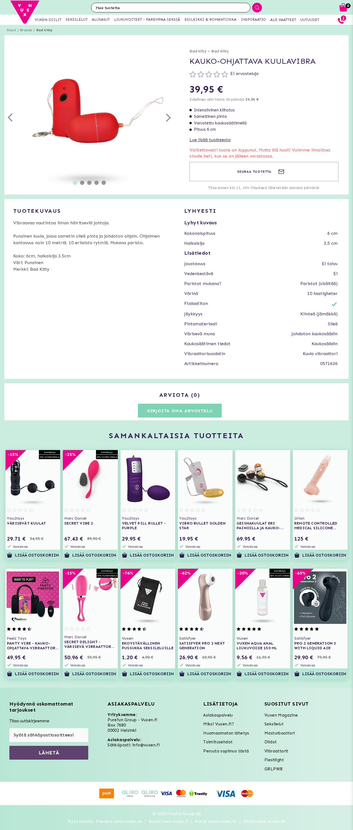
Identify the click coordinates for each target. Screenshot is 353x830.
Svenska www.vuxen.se (119, 821)
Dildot (270, 741)
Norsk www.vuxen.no (216, 821)
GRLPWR (273, 769)
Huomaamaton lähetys (226, 733)
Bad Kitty (220, 51)
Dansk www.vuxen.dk (264, 821)
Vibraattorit (276, 751)
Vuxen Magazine (281, 715)
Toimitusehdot (217, 741)
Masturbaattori (279, 733)
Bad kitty (44, 30)
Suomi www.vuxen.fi (169, 821)
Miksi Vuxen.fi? (218, 724)
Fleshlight (274, 759)
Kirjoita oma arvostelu (180, 410)
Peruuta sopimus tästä (226, 751)
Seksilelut (274, 724)
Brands (26, 30)
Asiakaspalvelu (218, 715)
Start (11, 30)
